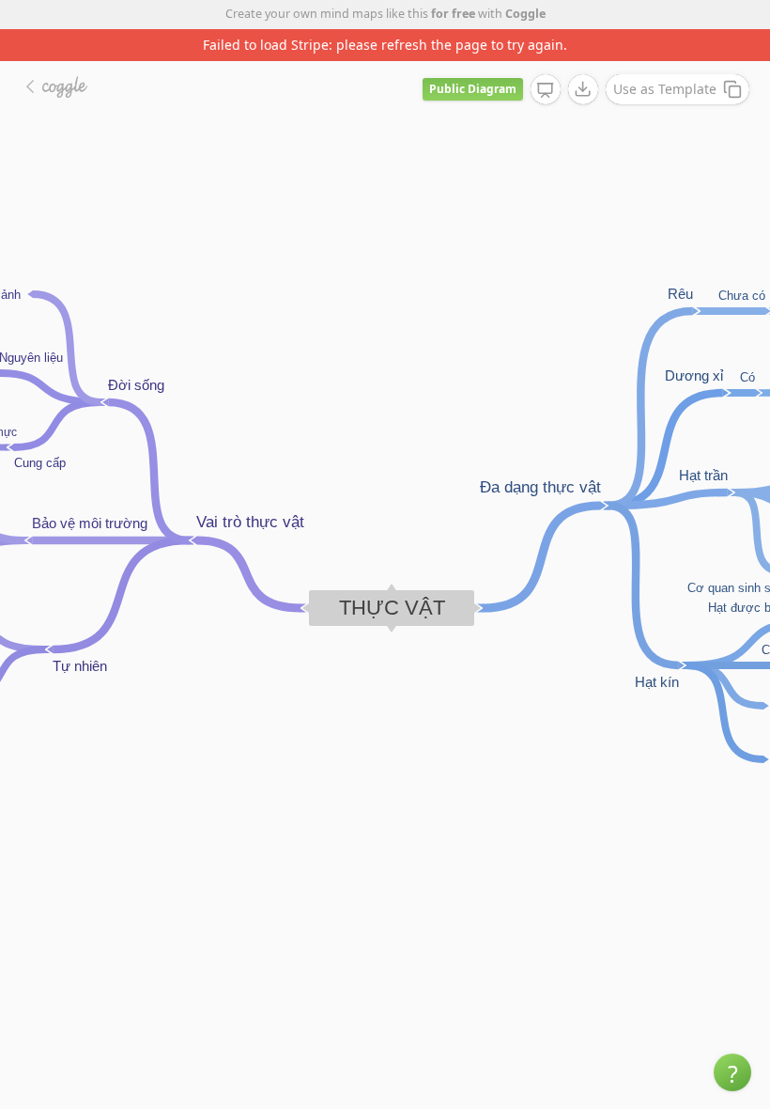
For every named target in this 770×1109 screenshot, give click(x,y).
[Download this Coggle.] (583, 89)
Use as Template (664, 89)
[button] (732, 1072)
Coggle (525, 14)
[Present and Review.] (546, 90)
